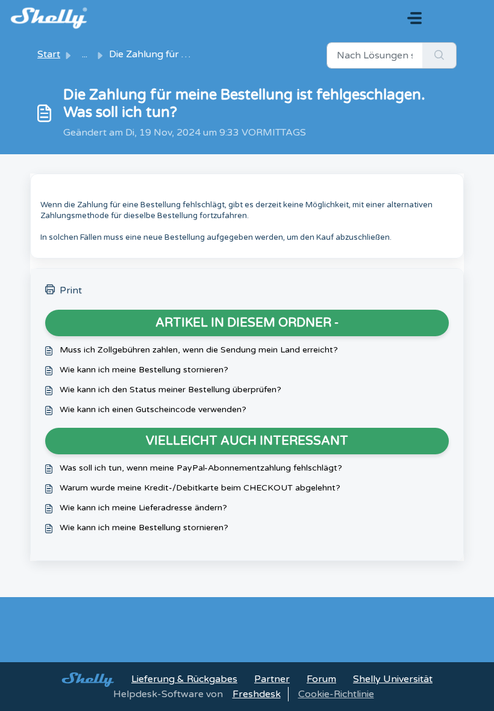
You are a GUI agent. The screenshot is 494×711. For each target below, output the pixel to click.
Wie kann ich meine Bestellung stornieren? (144, 370)
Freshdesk (257, 694)
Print (71, 290)
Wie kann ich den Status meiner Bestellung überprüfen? (170, 389)
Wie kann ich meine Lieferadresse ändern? (143, 508)
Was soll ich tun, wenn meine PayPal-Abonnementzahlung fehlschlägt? (201, 468)
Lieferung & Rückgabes (184, 679)
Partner (272, 679)
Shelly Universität (393, 679)
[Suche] (439, 55)
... (84, 54)
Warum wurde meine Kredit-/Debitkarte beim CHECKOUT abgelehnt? (200, 488)
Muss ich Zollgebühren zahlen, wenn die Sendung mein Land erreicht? (199, 350)
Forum (321, 679)
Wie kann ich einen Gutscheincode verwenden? (153, 409)
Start (48, 54)
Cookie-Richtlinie (336, 694)
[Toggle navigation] (414, 18)
